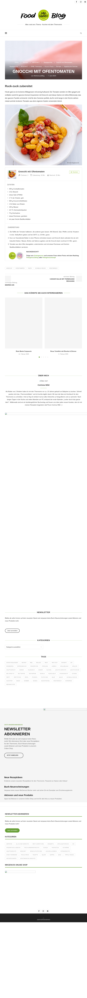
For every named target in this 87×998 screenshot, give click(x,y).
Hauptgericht (11, 670)
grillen (74, 666)
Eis (73, 844)
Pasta (30, 268)
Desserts (51, 844)
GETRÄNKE (66, 847)
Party (8, 677)
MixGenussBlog (39, 76)
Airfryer (9, 844)
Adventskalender (12, 662)
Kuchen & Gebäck (51, 851)
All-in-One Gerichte (22, 844)
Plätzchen (44, 677)
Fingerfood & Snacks (13, 847)
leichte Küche (74, 670)
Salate (44, 854)
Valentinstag (45, 680)
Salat (53, 677)
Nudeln (42, 673)
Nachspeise (32, 673)
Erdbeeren (9, 666)
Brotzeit (55, 662)
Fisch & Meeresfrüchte (31, 847)
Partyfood (17, 677)
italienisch (31, 670)
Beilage (38, 662)
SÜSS (59, 854)
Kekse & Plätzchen (36, 851)
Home (16, 62)
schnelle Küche (40, 268)
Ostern (74, 673)
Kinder (40, 670)
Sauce (61, 677)
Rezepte (25, 62)
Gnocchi (9, 268)
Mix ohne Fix (10, 673)
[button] (8, 327)
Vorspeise (68, 680)
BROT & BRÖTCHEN (38, 844)
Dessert (64, 662)
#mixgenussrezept (49, 257)
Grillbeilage (64, 666)
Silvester (9, 680)
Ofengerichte (65, 851)
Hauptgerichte (48, 62)
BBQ (31, 662)
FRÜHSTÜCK (55, 847)
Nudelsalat (52, 673)
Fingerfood (34, 666)
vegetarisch (53, 268)
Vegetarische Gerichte (27, 858)
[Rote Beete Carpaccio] (23, 322)
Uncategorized (11, 858)
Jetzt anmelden (12, 830)
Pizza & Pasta (25, 854)
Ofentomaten (20, 268)
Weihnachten (10, 684)
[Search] (81, 33)
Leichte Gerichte (60, 670)
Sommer (26, 680)
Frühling (45, 666)
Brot (46, 662)
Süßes (35, 680)
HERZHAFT (36, 62)
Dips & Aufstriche (63, 844)
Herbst (21, 670)
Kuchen (48, 670)
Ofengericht (64, 673)
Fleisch (45, 847)
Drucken (75, 172)
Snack (18, 680)
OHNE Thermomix (11, 854)
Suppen (52, 854)
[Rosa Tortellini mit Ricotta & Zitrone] (63, 322)
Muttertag (21, 673)
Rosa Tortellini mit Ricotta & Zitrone (63, 351)
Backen (24, 662)
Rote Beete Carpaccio (24, 351)
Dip (71, 662)
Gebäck (54, 666)
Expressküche (22, 666)
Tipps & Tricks (69, 854)
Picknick (34, 677)
